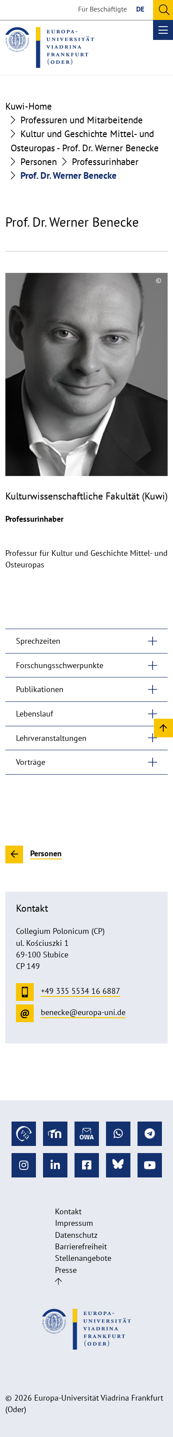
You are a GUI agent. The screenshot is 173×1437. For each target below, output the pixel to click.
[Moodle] (55, 1134)
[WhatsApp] (118, 1134)
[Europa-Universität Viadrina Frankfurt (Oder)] (49, 47)
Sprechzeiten (38, 641)
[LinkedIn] (55, 1165)
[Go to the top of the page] (58, 1281)
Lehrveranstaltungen (51, 738)
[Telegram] (150, 1134)
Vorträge (30, 762)
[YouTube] (150, 1165)
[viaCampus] (24, 1134)
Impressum (74, 1223)
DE (140, 8)
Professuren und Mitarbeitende (81, 120)
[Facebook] (87, 1165)
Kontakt (68, 1211)
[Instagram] (24, 1165)
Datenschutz (76, 1235)
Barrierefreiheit (81, 1246)
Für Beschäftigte (102, 8)
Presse (66, 1270)
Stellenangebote (83, 1258)
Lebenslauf (34, 714)
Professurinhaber (105, 162)
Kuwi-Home (28, 106)
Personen (38, 162)
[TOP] (163, 727)
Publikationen (39, 689)
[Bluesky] (118, 1165)
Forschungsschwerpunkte (59, 665)
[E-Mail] (87, 1134)
